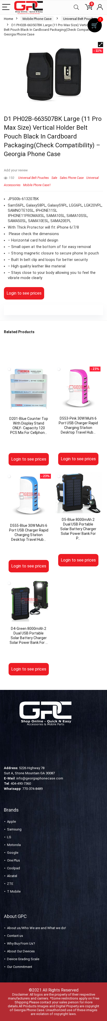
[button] (100, 44)
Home (8, 19)
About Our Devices (21, 951)
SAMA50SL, (18, 221)
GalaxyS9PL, (58, 205)
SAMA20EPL (60, 221)
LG (9, 837)
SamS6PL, (17, 205)
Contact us (15, 936)
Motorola (14, 845)
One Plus (13, 860)
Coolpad (13, 868)
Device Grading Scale (23, 959)
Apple (11, 821)
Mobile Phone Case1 (37, 185)
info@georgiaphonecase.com (39, 778)
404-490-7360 (21, 783)
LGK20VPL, (93, 205)
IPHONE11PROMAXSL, (27, 216)
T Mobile (14, 891)
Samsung (14, 829)
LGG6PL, (76, 205)
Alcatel (12, 876)
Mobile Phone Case (37, 19)
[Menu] (6, 7)
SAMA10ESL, (39, 221)
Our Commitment (19, 967)
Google (12, 853)
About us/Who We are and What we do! (36, 928)
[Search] (76, 7)
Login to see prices (24, 293)
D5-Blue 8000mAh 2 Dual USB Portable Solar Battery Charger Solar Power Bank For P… (78, 528)
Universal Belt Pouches (80, 19)
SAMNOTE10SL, (22, 210)
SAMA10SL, (56, 216)
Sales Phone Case (72, 178)
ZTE (10, 884)
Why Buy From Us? (21, 943)
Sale (54, 178)
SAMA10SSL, (77, 216)
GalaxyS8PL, (37, 205)
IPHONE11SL (46, 210)
